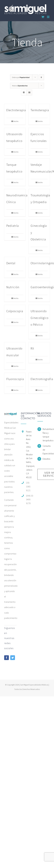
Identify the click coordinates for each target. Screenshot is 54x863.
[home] (10, 414)
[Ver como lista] (29, 92)
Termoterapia (40, 110)
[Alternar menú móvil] (48, 16)
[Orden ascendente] (41, 77)
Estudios (46, 458)
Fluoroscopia (15, 379)
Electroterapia (16, 110)
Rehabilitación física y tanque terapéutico (46, 435)
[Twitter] (12, 657)
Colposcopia (14, 311)
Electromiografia (42, 379)
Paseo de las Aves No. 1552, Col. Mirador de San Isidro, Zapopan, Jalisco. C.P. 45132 (29, 454)
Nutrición (12, 287)
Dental (10, 263)
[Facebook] (6, 657)
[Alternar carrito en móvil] (42, 16)
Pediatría (12, 226)
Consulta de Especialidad (46, 449)
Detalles (15, 121)
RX (32, 348)
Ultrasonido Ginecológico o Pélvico (39, 318)
